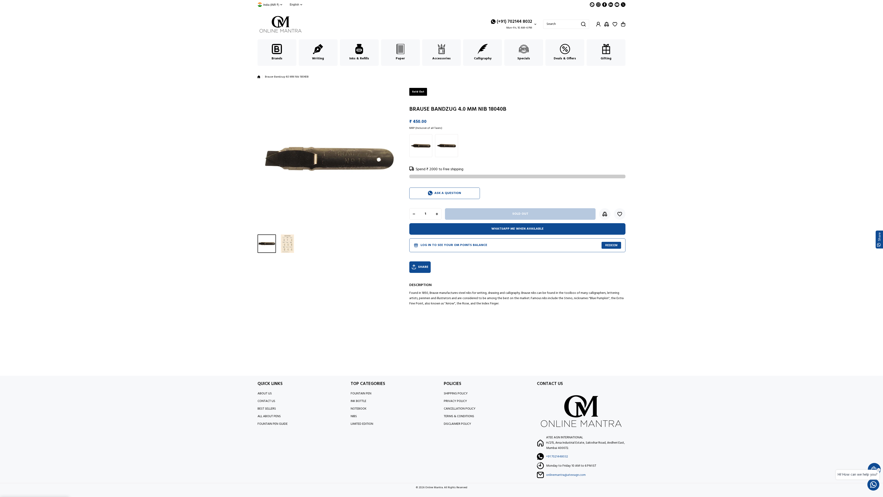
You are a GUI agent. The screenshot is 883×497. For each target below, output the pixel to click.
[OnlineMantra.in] (281, 24)
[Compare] (606, 24)
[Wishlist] (615, 24)
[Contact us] (873, 485)
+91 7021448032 (557, 456)
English (294, 4)
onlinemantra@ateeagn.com (566, 475)
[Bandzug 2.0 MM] (446, 145)
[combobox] (566, 24)
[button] (623, 24)
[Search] (583, 24)
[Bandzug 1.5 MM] (420, 145)
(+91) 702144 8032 (514, 21)
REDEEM (611, 245)
